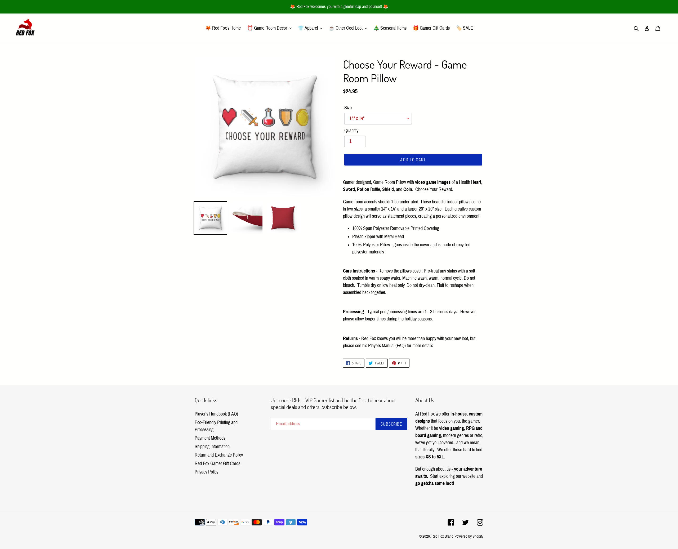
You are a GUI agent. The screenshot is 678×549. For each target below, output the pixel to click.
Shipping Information (212, 446)
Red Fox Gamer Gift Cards (217, 463)
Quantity (351, 130)
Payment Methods (210, 438)
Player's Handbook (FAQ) (216, 414)
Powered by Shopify (468, 536)
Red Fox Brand (442, 536)
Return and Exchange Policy (219, 455)
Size (348, 107)
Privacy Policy (206, 472)
